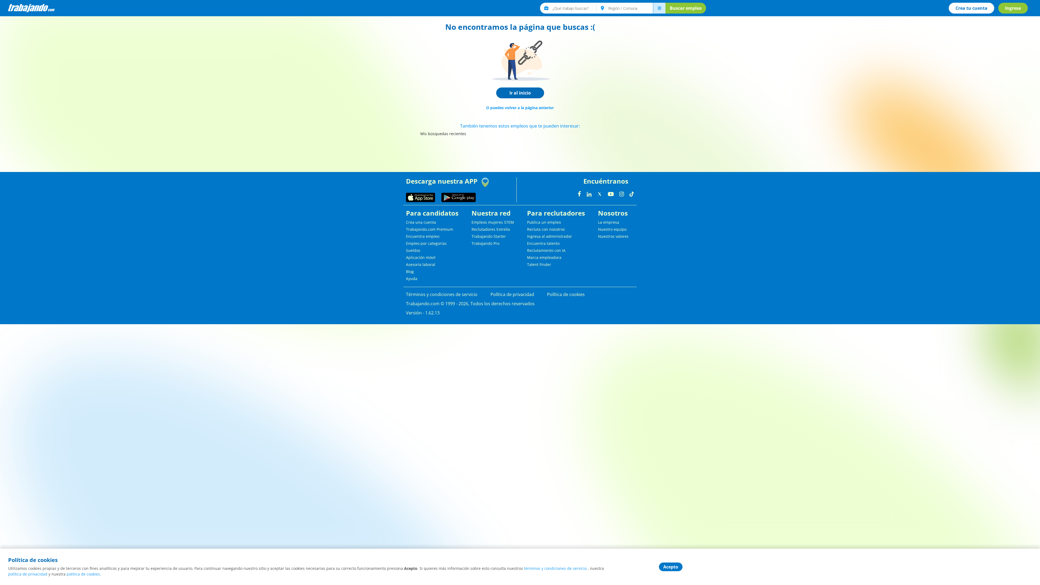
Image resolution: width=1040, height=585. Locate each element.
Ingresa (1013, 8)
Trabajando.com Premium (429, 229)
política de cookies (83, 574)
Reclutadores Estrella (491, 229)
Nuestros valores (613, 236)
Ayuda (411, 278)
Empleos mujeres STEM (493, 222)
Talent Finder (539, 264)
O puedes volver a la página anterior (520, 107)
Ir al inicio (520, 93)
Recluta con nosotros (546, 229)
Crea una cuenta (421, 222)
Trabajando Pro (485, 243)
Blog (410, 271)
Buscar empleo (686, 8)
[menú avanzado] (659, 8)
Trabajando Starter (489, 236)
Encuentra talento (543, 243)
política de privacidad (27, 574)
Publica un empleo (544, 222)
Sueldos (413, 250)
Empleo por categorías (426, 243)
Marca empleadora (544, 257)
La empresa (608, 222)
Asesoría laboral (420, 264)
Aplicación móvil (420, 257)
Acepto (670, 567)
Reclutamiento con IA (546, 250)
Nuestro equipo (612, 229)
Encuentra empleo (422, 236)
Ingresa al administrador (549, 236)
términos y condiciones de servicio (555, 568)
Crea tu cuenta (971, 8)
